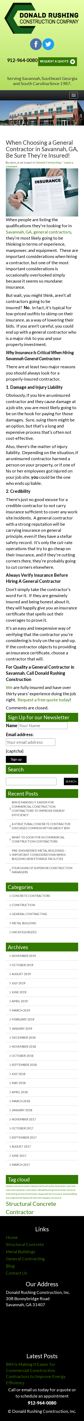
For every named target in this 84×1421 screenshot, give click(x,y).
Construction (23, 905)
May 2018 (19, 1083)
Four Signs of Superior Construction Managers (42, 870)
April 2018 (20, 1092)
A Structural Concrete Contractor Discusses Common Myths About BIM (41, 826)
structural (56, 1197)
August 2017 (21, 1146)
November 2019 (24, 956)
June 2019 (19, 992)
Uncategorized (24, 932)
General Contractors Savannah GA (35, 1194)
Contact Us (16, 1272)
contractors (31, 1190)
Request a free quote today (44, 699)
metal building (70, 1194)
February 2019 (23, 1019)
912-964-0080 (22, 60)
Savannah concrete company (37, 1197)
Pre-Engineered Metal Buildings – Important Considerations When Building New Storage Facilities (39, 855)
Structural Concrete (25, 1244)
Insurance (57, 1194)
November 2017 (24, 1119)
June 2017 (19, 1155)
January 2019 (22, 1028)
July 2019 (18, 983)
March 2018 (21, 1101)
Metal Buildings (20, 1251)
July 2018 (18, 1074)
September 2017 (24, 1137)
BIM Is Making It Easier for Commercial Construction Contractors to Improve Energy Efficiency (38, 808)
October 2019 (22, 965)
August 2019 (21, 974)
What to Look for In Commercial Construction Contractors (38, 839)
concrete (71, 1186)
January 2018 (22, 1110)
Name (11, 725)
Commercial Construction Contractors (48, 1186)
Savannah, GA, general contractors (38, 231)
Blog (10, 1265)
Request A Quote (54, 61)
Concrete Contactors (16, 1190)
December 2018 (24, 1037)
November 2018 (24, 1046)
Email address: (20, 734)
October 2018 (22, 1055)
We (9, 687)
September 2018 (24, 1064)
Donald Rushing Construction (52, 1190)
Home (12, 1237)
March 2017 (21, 1164)
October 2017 (22, 1128)
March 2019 (21, 1010)
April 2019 (20, 1001)
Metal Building (24, 923)
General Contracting (48, 162)
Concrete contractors (31, 895)
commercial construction (17, 1186)
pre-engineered (14, 1197)
